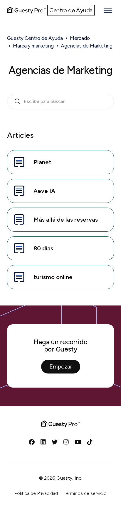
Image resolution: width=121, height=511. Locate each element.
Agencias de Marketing (86, 46)
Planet (42, 162)
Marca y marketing (33, 46)
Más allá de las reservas (65, 219)
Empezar (60, 366)
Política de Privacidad (36, 493)
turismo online (53, 277)
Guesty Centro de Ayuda (35, 38)
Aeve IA (44, 190)
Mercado (80, 38)
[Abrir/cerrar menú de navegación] (108, 10)
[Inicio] (26, 10)
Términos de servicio (85, 493)
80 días (43, 248)
